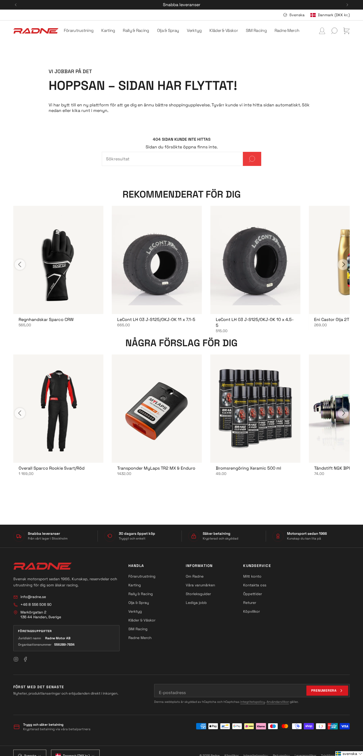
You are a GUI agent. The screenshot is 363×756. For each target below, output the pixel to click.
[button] (79, 30)
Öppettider (252, 593)
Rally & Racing (140, 593)
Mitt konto (252, 576)
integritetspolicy (252, 702)
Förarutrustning (141, 576)
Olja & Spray (138, 602)
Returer (249, 602)
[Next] (347, 4)
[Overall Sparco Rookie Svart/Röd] (58, 408)
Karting (134, 585)
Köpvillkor (251, 611)
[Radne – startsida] (42, 566)
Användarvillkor (278, 702)
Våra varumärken (200, 585)
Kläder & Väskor (141, 620)
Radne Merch (139, 637)
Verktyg (135, 611)
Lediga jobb (196, 602)
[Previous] (15, 4)
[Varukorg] (346, 30)
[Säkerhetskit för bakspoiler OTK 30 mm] (58, 260)
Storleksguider (198, 593)
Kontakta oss (254, 585)
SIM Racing (137, 628)
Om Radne (195, 576)
